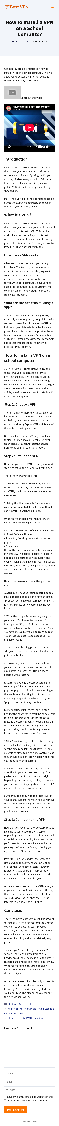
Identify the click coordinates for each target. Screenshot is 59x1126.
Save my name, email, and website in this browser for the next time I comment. (30, 1098)
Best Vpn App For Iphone (22, 1004)
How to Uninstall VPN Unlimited (26, 1018)
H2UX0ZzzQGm (38, 41)
